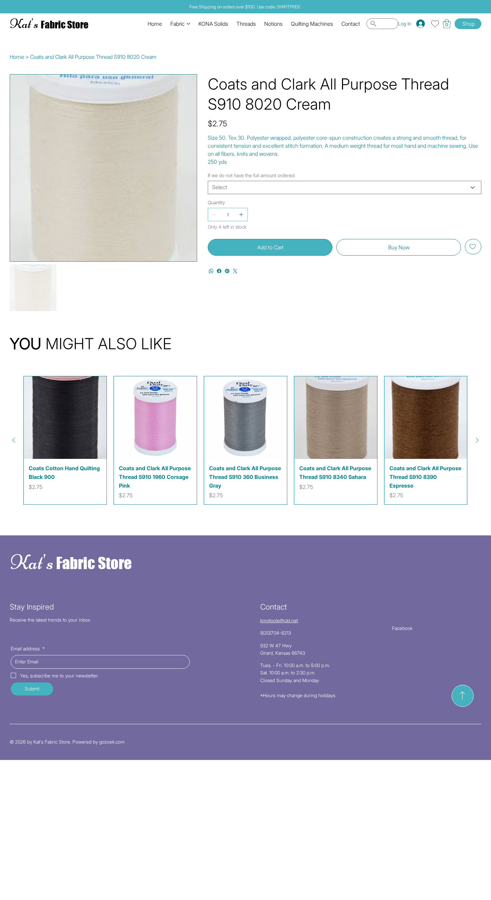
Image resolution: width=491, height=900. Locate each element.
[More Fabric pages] (188, 23)
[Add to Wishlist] (473, 246)
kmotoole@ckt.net (279, 620)
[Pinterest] (227, 271)
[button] (447, 23)
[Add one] (241, 214)
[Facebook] (219, 271)
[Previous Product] (14, 440)
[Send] (463, 696)
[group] (245, 440)
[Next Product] (477, 440)
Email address (28, 648)
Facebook (402, 628)
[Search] (382, 23)
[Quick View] (65, 417)
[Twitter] (235, 271)
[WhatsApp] (211, 271)
